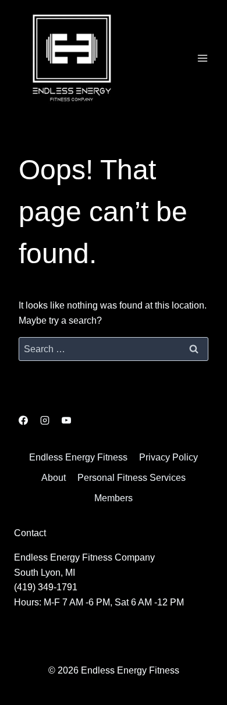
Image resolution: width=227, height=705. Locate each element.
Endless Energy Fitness (78, 457)
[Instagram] (45, 420)
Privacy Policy (168, 457)
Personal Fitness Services (131, 478)
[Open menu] (202, 58)
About (53, 478)
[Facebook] (23, 420)
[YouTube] (66, 420)
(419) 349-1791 (45, 587)
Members (113, 498)
